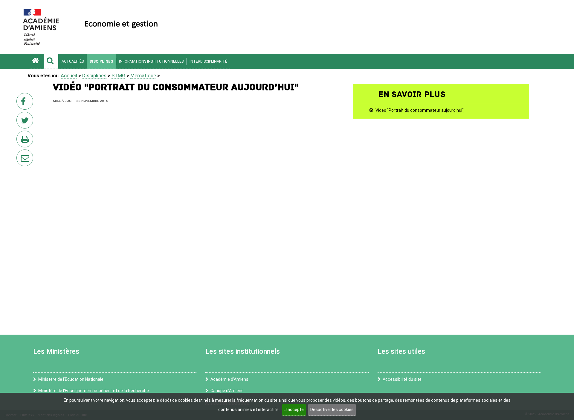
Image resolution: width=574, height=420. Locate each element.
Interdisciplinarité (208, 61)
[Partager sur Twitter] (26, 122)
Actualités (73, 61)
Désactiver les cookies (332, 409)
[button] (51, 61)
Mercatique (143, 75)
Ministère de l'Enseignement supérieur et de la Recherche (93, 390)
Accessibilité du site (402, 379)
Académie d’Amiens (229, 379)
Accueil (69, 75)
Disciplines (101, 61)
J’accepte (294, 409)
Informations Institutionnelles (151, 61)
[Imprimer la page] (26, 140)
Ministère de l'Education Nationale (70, 379)
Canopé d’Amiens (227, 390)
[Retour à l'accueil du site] (36, 61)
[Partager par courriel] (21, 154)
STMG (118, 75)
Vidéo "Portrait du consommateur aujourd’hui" (419, 110)
